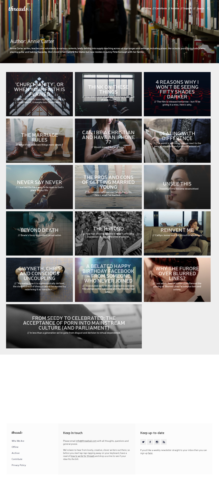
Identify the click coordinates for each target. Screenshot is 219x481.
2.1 (29, 9)
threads (18, 9)
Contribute (161, 8)
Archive (175, 8)
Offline (147, 8)
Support (187, 8)
